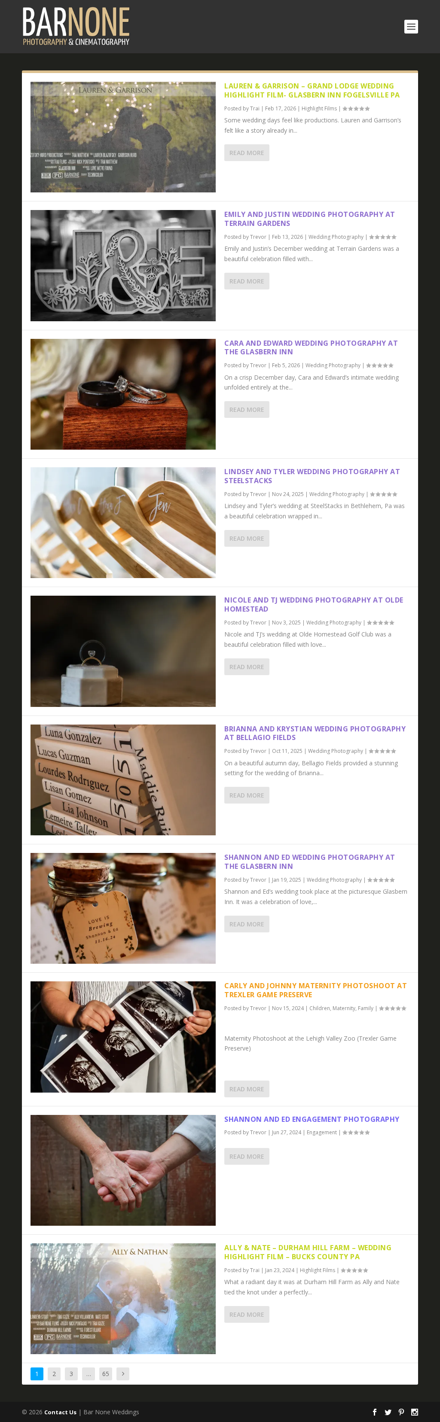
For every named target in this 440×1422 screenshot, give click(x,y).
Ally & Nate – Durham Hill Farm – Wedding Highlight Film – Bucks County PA (307, 1252)
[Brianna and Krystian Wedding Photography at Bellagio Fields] (123, 780)
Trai (255, 108)
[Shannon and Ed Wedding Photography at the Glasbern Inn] (123, 908)
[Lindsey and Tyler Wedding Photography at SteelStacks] (123, 522)
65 (105, 1374)
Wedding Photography (336, 237)
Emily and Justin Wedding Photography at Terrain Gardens (309, 219)
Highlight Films (319, 108)
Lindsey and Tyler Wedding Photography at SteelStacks (312, 476)
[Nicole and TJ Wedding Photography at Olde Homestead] (123, 651)
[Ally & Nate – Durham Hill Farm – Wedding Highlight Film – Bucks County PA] (123, 1298)
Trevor (258, 237)
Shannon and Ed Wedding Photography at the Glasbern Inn (309, 862)
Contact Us (60, 1412)
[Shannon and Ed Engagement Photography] (123, 1170)
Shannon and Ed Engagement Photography (312, 1119)
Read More (246, 153)
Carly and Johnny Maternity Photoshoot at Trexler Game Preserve (315, 990)
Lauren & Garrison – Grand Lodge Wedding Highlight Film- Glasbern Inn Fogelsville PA (312, 90)
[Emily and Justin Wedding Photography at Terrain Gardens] (123, 265)
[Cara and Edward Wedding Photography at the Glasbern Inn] (123, 394)
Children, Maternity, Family (341, 1008)
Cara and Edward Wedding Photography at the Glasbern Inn (311, 347)
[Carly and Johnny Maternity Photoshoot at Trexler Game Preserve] (123, 1036)
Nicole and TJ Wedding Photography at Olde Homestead (313, 604)
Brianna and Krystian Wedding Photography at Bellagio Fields (315, 733)
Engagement (322, 1132)
